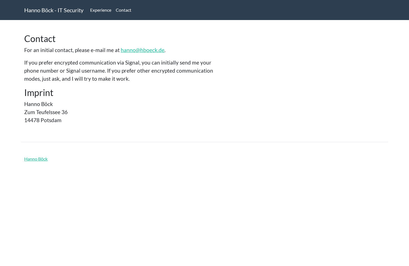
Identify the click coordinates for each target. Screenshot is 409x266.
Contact (123, 10)
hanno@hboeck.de (142, 50)
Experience (100, 10)
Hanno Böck (36, 158)
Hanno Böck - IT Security (53, 10)
